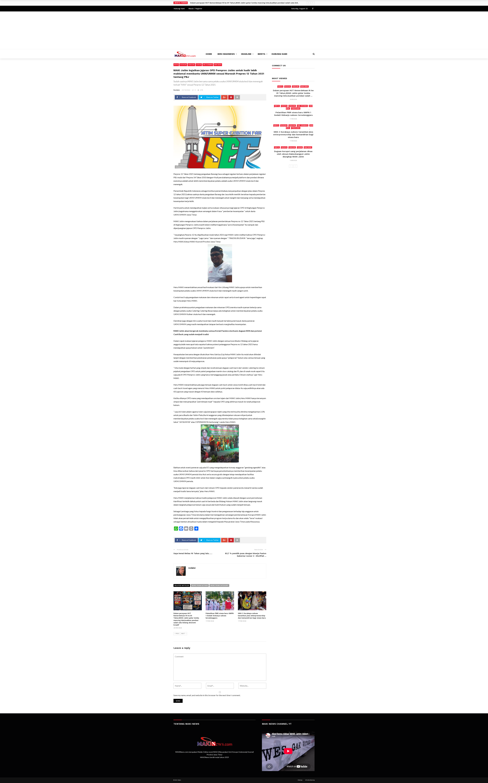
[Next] (295, 166)
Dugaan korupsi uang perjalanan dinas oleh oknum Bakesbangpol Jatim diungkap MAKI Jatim (293, 154)
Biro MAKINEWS (226, 54)
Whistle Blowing (310, 780)
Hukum (198, 64)
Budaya (287, 86)
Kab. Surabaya (207, 64)
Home (209, 54)
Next (183, 633)
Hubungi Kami (179, 9)
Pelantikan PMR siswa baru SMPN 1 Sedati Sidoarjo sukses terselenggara (220, 615)
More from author (200, 585)
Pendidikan (296, 108)
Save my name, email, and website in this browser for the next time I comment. (206, 695)
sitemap (300, 780)
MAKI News (217, 64)
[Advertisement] (244, 30)
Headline (246, 54)
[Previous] (291, 166)
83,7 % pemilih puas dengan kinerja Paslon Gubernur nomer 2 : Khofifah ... (245, 554)
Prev (177, 633)
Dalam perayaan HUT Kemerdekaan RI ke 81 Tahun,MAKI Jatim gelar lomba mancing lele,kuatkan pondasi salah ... (293, 93)
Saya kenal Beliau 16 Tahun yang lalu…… (192, 553)
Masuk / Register (195, 9)
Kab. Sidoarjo (302, 106)
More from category (219, 585)
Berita (261, 54)
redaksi (176, 90)
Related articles (181, 585)
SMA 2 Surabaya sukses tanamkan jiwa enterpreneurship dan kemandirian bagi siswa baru (252, 615)
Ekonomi (183, 64)
